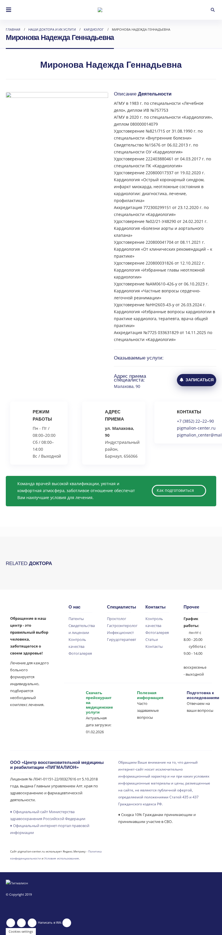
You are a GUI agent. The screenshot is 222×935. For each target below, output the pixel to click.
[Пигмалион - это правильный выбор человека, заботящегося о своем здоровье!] (111, 10)
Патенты (76, 618)
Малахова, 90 (127, 386)
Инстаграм (10, 922)
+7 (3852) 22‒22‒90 (195, 421)
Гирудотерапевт (121, 639)
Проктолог (116, 618)
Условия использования (61, 858)
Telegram (32, 922)
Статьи (151, 639)
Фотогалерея (80, 653)
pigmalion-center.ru (196, 428)
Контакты (154, 646)
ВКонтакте (21, 922)
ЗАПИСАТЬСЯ (198, 379)
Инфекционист (120, 632)
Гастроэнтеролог (122, 625)
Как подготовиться (176, 490)
